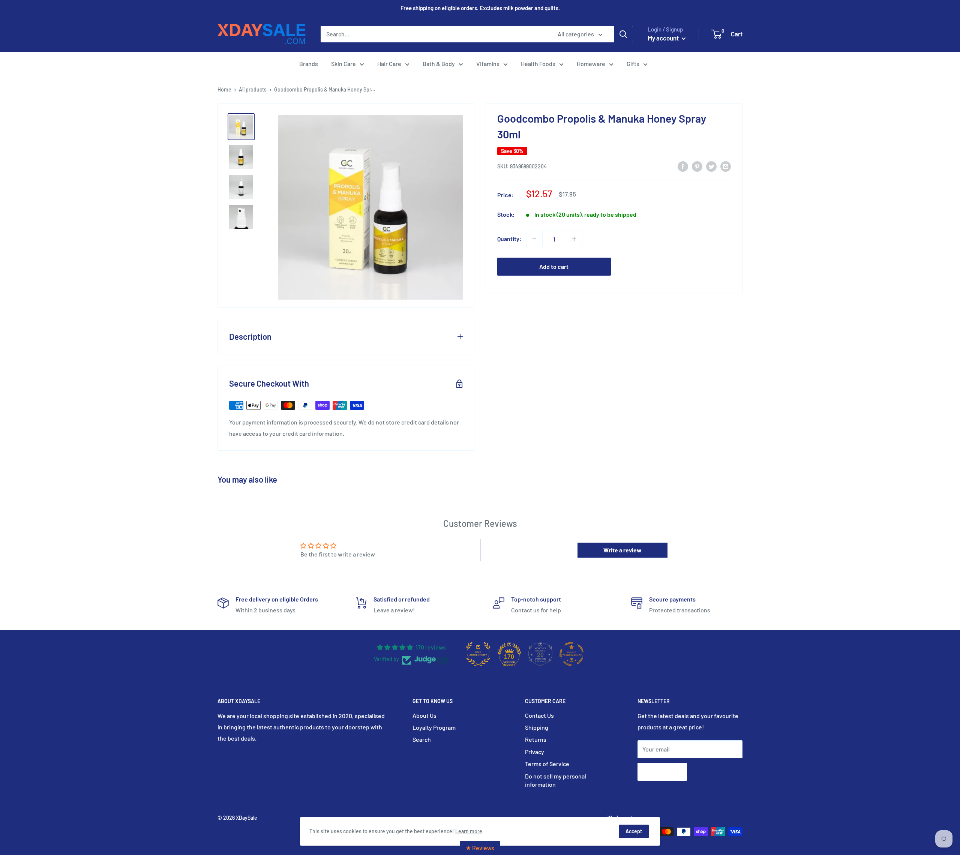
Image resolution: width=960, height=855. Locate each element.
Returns (535, 739)
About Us (424, 715)
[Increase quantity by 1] (574, 239)
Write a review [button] (622, 550)
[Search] (623, 34)
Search (421, 739)
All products (253, 89)
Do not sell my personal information (555, 780)
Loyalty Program (434, 727)
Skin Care (343, 63)
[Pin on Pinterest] (697, 166)
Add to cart (553, 266)
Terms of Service (547, 763)
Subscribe (662, 771)
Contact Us (539, 715)
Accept (634, 831)
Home (224, 89)
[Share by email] (725, 166)
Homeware (591, 63)
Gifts (633, 63)
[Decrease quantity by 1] (534, 239)
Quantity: (509, 238)
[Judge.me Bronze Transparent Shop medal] (572, 654)
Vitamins (488, 63)
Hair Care (389, 63)
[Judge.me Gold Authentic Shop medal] (478, 654)
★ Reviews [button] (480, 847)
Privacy (534, 751)
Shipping (536, 727)
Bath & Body (439, 63)
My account (664, 38)
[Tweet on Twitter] (711, 166)
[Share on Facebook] (683, 166)
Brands (308, 63)
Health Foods (538, 63)
